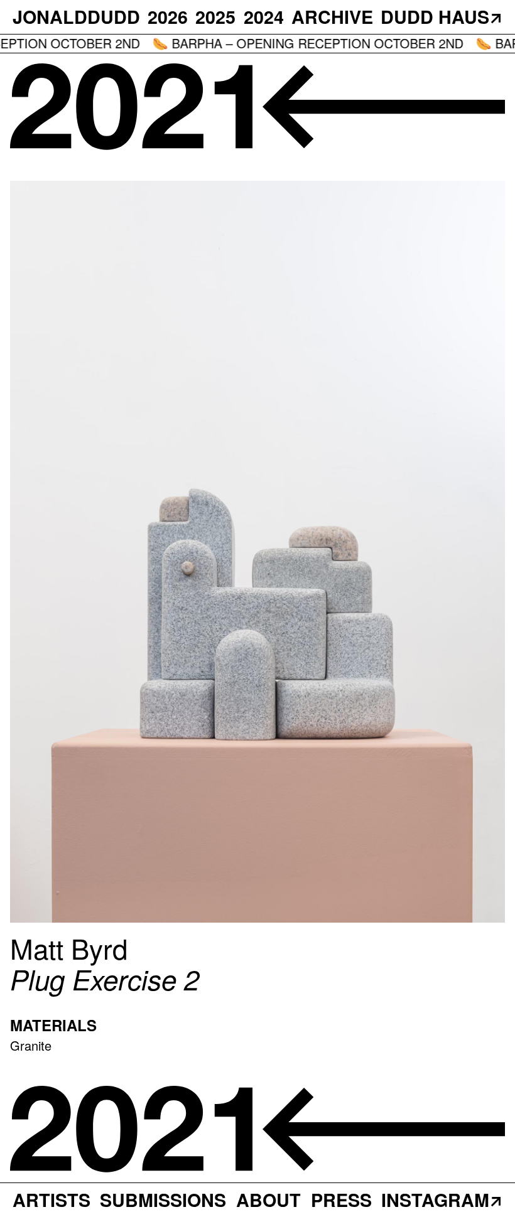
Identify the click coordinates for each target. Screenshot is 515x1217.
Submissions (163, 1200)
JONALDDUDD (76, 16)
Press (341, 1200)
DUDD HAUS (435, 16)
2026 (168, 16)
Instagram (435, 1200)
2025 (215, 16)
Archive (332, 16)
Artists (51, 1200)
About (268, 1200)
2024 (264, 16)
